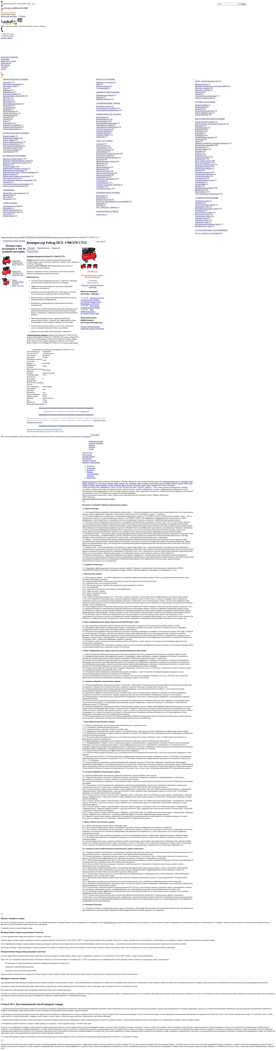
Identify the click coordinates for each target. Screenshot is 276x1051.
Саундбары (7, 214)
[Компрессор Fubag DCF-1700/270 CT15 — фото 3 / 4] (89, 268)
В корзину (85, 285)
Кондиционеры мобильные (106, 123)
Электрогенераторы (103, 188)
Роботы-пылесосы (201, 115)
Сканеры (198, 94)
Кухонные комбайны (10, 94)
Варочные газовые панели (12, 159)
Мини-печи (7, 100)
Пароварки (7, 109)
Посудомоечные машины (12, 146)
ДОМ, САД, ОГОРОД (104, 141)
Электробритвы (102, 88)
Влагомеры (199, 133)
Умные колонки (9, 216)
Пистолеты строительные (204, 165)
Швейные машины (103, 99)
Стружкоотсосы (201, 178)
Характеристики (43, 248)
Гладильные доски (10, 86)
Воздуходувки (101, 146)
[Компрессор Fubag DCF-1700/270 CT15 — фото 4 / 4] (95, 268)
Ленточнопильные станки (204, 205)
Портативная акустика (11, 212)
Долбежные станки (202, 201)
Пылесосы (199, 109)
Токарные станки (201, 218)
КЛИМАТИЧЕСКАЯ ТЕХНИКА (108, 114)
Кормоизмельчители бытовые (107, 157)
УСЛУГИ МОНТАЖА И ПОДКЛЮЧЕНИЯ (211, 230)
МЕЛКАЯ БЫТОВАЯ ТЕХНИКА (15, 79)
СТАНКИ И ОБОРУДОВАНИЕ (206, 198)
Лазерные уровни (201, 149)
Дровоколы (199, 203)
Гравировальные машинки (205, 137)
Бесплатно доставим (8, 12)
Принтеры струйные (202, 90)
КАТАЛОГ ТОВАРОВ (9, 57)
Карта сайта (91, 478)
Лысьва (111, 485)
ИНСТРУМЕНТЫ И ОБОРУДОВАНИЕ (210, 119)
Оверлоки (100, 97)
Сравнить (93, 285)
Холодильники (8, 152)
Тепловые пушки (102, 135)
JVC (99, 483)
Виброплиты (200, 130)
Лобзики (198, 153)
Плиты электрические (11, 144)
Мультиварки (8, 102)
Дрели (197, 141)
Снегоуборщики (102, 183)
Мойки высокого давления (106, 161)
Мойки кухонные (9, 174)
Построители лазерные (203, 168)
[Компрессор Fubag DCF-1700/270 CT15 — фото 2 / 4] (83, 268)
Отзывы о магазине (96, 443)
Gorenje (151, 483)
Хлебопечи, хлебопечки (12, 125)
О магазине (5, 59)
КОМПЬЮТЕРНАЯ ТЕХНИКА (108, 193)
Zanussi (174, 483)
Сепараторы (100, 181)
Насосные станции (103, 171)
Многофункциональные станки (206, 209)
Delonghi (117, 485)
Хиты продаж (6, 63)
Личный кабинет (88, 457)
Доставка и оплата (89, 460)
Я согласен (95, 435)
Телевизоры (7, 199)
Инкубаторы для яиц (104, 155)
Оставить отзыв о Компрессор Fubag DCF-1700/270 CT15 (44, 429)
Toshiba (145, 483)
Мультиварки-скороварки (12, 104)
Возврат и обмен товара (91, 462)
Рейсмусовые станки (202, 214)
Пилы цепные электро (203, 161)
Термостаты (100, 137)
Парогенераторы (9, 111)
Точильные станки (202, 220)
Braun (124, 485)
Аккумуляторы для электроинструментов (210, 124)
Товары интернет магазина (11, 237)
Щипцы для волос (103, 86)
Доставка (4, 67)
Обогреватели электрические (107, 127)
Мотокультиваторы (103, 167)
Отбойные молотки (202, 157)
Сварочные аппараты (203, 172)
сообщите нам (84, 411)
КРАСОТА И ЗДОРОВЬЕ (105, 79)
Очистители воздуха (103, 129)
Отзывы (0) (56, 248)
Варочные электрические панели (15, 163)
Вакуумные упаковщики (12, 84)
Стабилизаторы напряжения (205, 96)
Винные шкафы (9, 136)
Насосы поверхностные (105, 173)
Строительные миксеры (204, 174)
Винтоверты (199, 131)
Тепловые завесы (102, 133)
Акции (3, 69)
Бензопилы (199, 126)
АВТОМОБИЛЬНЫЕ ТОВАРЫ (108, 103)
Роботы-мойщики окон (203, 113)
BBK (186, 483)
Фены (98, 84)
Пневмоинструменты (203, 166)
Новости (92, 445)
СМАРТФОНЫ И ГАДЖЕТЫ (107, 211)
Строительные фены (202, 176)
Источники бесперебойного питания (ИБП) (112, 201)
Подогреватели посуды (11, 178)
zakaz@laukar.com (7, 8)
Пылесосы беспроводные (204, 111)
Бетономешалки (201, 128)
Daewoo (162, 483)
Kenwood (136, 485)
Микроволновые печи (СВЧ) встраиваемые (19, 172)
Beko (156, 483)
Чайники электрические (12, 127)
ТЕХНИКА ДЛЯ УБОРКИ (205, 102)
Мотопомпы (100, 169)
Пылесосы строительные (105, 179)
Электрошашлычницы (11, 129)
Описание (31, 248)
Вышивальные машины (105, 95)
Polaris (92, 485)
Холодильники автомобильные (107, 110)
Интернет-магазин (89, 481)
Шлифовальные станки (203, 226)
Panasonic (185, 481)
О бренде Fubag (32, 252)
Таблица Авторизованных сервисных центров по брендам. (92, 327)
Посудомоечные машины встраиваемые (17, 180)
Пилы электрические (203, 163)
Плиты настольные (10, 113)
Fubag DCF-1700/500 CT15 (17, 272)
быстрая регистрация (8, 16)
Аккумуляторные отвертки (205, 122)
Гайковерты (199, 135)
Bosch (104, 483)
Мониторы (100, 203)
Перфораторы (200, 159)
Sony (191, 481)
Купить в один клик (96, 286)
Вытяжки (6, 165)
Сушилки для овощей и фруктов (108, 185)
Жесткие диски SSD (103, 199)
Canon (143, 485)
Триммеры (100, 187)
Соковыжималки (9, 115)
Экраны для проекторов (204, 98)
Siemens (110, 483)
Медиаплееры (8, 195)
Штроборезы (199, 190)
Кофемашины (8, 92)
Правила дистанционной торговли (92, 474)
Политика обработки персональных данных (98, 499)
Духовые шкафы (9, 166)
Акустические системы (11, 206)
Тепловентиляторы (103, 131)
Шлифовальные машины (204, 188)
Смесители (7, 182)
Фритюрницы (8, 123)
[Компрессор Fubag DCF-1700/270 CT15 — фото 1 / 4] (89, 263)
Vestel (98, 485)
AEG (127, 483)
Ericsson (180, 483)
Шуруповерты (200, 192)
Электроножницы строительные (207, 194)
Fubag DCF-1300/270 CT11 (17, 262)
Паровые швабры (201, 105)
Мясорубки (7, 106)
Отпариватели (8, 108)
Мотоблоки (100, 163)
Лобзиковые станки (202, 207)
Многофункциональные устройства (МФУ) (211, 86)
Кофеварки (7, 90)
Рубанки (198, 170)
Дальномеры (199, 139)
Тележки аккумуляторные (204, 180)
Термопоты (7, 117)
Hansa (116, 483)
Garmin (154, 485)
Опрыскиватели (102, 177)
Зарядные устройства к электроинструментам (212, 143)
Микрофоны (7, 208)
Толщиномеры (200, 184)
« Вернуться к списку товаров (14, 241)
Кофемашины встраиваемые (13, 170)
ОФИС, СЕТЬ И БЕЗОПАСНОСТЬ (208, 81)
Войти (23, 16)
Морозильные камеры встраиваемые (16, 176)
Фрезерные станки (202, 222)
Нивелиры (199, 155)
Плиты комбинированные (12, 142)
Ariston (121, 483)
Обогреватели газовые (104, 125)
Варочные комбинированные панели (16, 161)
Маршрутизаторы (201, 84)
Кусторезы (100, 159)
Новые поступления (8, 61)
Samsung (91, 483)
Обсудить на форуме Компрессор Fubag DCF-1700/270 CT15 (45, 431)
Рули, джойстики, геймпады (106, 207)
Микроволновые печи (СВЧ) (13, 96)
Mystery (129, 485)
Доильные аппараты (103, 150)
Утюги (5, 121)
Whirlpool (85, 485)
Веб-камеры (100, 196)
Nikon (148, 485)
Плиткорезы (199, 210)
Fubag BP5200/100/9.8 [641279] (17, 282)
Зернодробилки (102, 152)
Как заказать (5, 65)
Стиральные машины (11, 148)
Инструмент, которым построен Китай (90, 307)
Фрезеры (198, 186)
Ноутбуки (99, 205)
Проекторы (199, 92)
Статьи (91, 449)
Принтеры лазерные (202, 88)
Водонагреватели (102, 119)
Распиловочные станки (203, 212)
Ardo (190, 483)
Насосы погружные (103, 175)
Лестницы (199, 151)
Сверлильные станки (203, 216)
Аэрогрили (7, 82)
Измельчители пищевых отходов (15, 168)
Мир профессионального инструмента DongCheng (90, 311)
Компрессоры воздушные (204, 145)
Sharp (139, 483)
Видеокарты (100, 198)
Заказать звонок (7, 38)
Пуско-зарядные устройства (106, 108)
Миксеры (6, 98)
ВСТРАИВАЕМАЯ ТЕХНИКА (14, 156)
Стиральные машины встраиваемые (16, 184)
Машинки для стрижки (104, 82)
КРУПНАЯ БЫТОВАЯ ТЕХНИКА (16, 133)
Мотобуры (100, 165)
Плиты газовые (8, 140)
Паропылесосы (200, 107)
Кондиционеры (102, 121)
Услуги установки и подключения (207, 233)
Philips (84, 483)
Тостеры (6, 119)
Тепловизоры (200, 182)
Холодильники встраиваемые (14, 186)
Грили (5, 88)
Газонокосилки (101, 148)
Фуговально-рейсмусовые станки (207, 224)
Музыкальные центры (11, 210)
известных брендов (170, 481)
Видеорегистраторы (103, 106)
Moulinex (104, 485)
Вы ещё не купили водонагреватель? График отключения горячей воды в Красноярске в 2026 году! (92, 301)
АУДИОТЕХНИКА (10, 203)
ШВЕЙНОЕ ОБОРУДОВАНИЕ (108, 92)
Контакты (90, 470)
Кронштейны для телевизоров (14, 193)
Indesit (168, 483)
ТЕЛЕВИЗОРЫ (9, 190)
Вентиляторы (101, 117)
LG (96, 483)
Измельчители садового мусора (107, 153)
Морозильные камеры (11, 138)
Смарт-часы (100, 214)
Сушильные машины (11, 150)
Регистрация (87, 455)
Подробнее (87, 436)
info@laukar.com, (110, 922)
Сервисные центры (96, 441)
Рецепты (92, 447)
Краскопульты (200, 147)
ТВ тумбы (6, 197)
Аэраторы (100, 144)
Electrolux (132, 483)
